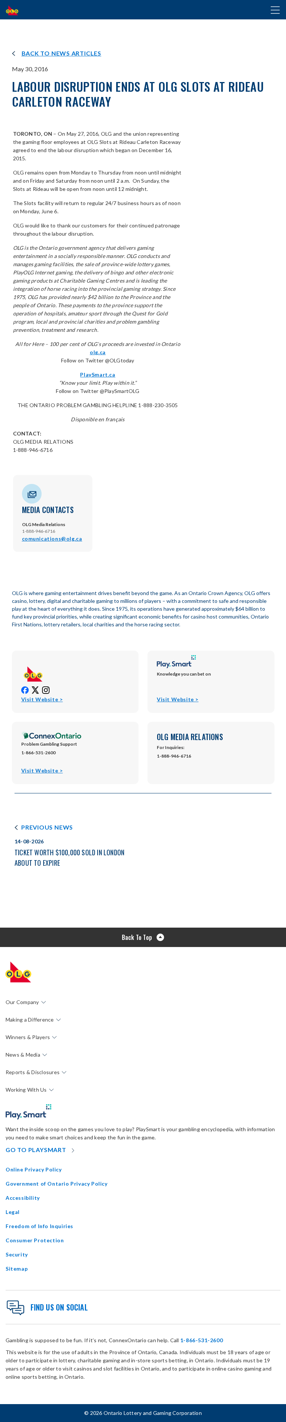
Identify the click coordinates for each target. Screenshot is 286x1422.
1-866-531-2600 (201, 1340)
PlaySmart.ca (97, 374)
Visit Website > (42, 700)
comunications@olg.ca (52, 538)
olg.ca (98, 352)
